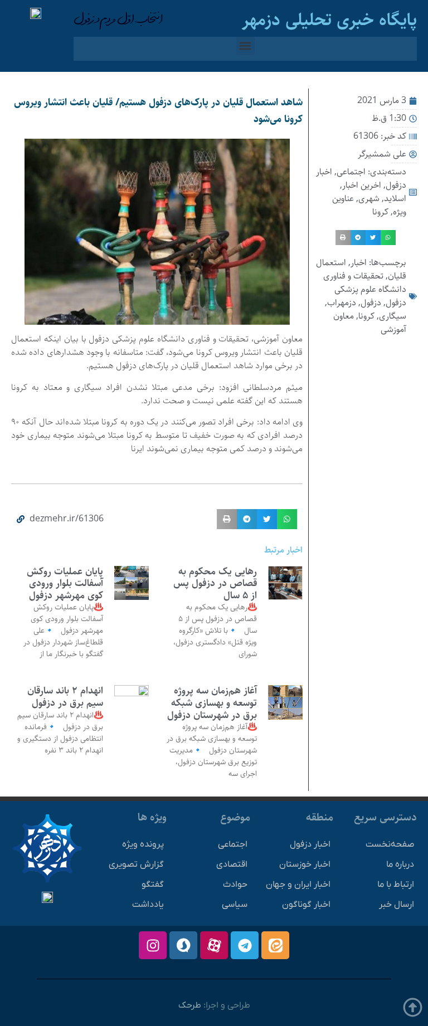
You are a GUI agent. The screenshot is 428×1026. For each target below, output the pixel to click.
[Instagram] (153, 945)
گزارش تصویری (136, 864)
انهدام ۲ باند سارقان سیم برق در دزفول (65, 697)
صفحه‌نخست (390, 844)
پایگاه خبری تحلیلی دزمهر (329, 20)
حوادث (235, 884)
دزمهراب (341, 303)
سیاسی (234, 904)
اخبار (359, 263)
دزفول (371, 303)
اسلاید (395, 199)
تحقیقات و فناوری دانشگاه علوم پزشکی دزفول (364, 289)
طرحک (189, 1005)
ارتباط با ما (395, 884)
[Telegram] (245, 945)
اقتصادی (231, 864)
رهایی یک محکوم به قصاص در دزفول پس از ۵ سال (215, 583)
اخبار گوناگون (306, 904)
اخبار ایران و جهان (298, 884)
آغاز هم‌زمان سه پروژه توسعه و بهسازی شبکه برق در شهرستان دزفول (212, 702)
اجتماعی (351, 172)
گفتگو (153, 884)
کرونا (380, 212)
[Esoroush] (183, 945)
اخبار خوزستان (304, 864)
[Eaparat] (214, 945)
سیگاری (392, 316)
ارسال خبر (396, 904)
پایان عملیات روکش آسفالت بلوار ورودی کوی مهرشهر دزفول (65, 583)
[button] (245, 46)
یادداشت (148, 904)
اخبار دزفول (310, 844)
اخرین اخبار (361, 185)
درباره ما (400, 864)
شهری (369, 199)
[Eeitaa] (275, 945)
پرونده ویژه (143, 844)
